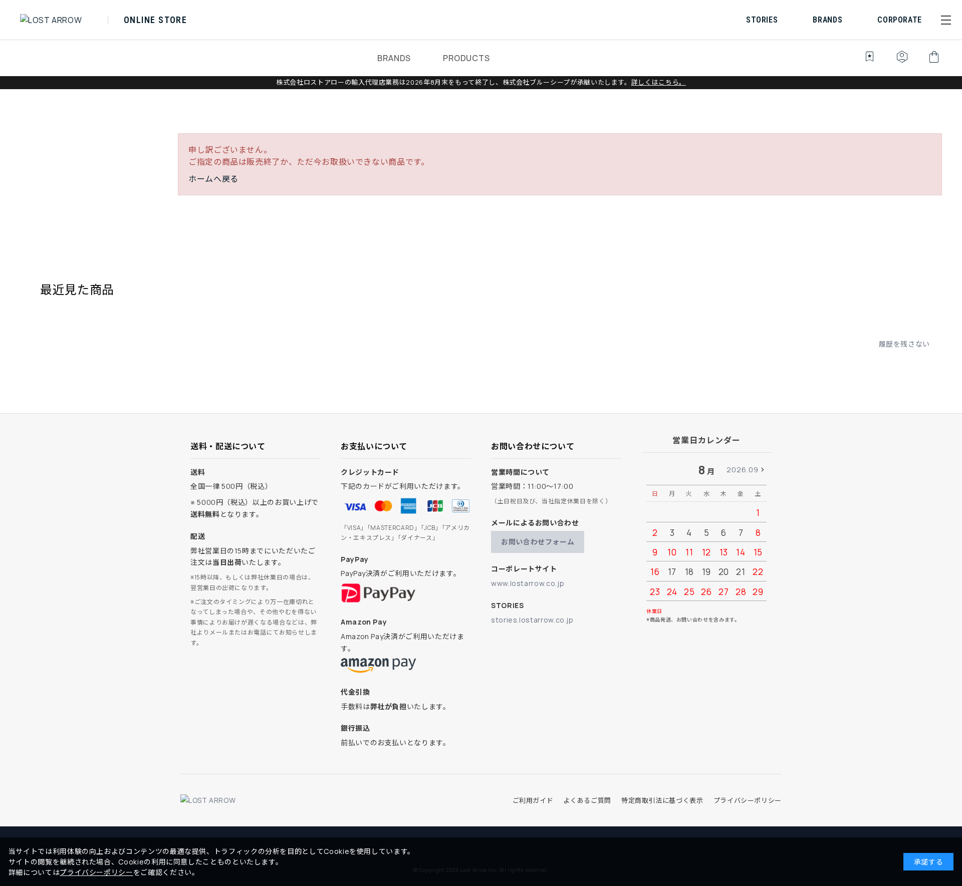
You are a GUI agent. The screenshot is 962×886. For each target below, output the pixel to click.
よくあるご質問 (587, 800)
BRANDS (394, 58)
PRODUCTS (466, 58)
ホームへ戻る (213, 178)
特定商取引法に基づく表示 (662, 800)
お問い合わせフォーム (537, 541)
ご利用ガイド (533, 800)
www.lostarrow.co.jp (527, 583)
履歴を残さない (904, 344)
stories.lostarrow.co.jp (532, 620)
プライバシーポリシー (747, 800)
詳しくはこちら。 (658, 82)
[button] (946, 20)
